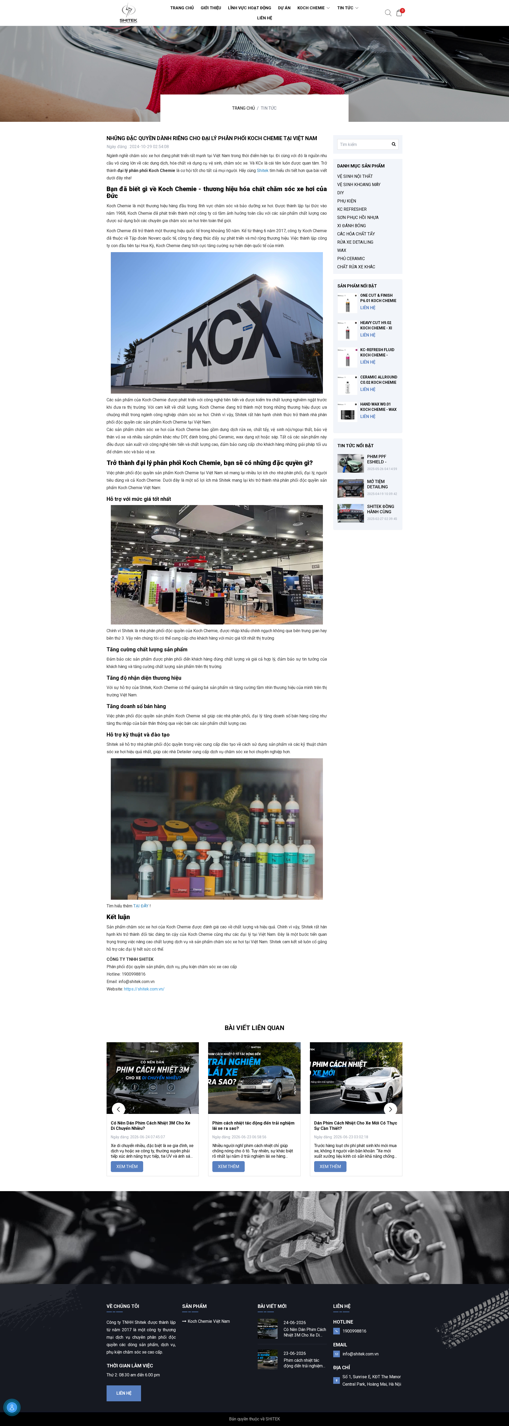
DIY (340, 192)
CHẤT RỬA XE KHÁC (356, 266)
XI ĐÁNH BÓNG (351, 225)
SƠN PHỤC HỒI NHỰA (358, 217)
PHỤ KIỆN (346, 201)
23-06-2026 (295, 1353)
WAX (341, 250)
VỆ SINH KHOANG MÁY (358, 184)
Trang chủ (243, 108)
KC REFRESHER (352, 209)
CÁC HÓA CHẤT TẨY (356, 233)
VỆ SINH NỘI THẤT (355, 176)
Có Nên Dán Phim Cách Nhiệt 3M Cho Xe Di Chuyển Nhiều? (305, 1332)
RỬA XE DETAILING (355, 242)
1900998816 (354, 1331)
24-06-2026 (295, 1322)
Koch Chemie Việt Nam (209, 1321)
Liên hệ (123, 1393)
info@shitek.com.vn (361, 1353)
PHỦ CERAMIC (351, 258)
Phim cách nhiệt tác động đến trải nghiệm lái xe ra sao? (303, 1363)
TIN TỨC (269, 108)
